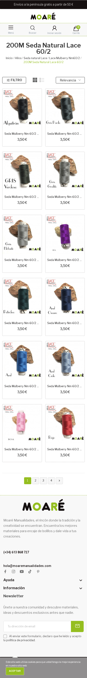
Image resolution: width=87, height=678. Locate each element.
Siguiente (59, 480)
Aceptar (15, 671)
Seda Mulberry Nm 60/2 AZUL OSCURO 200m (65, 323)
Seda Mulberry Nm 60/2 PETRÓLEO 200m (22, 323)
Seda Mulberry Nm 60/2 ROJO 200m (65, 449)
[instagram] (13, 572)
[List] (42, 80)
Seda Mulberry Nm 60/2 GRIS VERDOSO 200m (22, 196)
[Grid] (35, 80)
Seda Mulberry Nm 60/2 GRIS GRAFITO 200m (65, 196)
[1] (77, 626)
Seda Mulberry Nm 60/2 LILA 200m (65, 260)
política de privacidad (20, 640)
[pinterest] (38, 572)
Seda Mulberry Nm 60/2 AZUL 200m (22, 386)
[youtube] (22, 572)
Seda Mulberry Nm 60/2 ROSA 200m (22, 449)
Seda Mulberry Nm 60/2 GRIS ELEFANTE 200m (22, 260)
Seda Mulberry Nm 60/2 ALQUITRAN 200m (22, 133)
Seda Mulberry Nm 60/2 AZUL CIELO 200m (65, 386)
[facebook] (5, 572)
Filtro (16, 80)
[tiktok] (30, 572)
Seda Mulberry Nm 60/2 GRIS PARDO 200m (65, 133)
